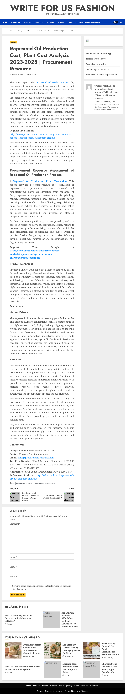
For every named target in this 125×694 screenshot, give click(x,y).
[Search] (121, 22)
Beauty (50, 22)
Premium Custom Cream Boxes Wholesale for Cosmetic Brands (13, 650)
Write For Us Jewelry (96, 64)
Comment (15, 523)
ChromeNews (70, 691)
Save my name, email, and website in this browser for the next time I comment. (41, 587)
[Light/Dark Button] (115, 22)
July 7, (106, 675)
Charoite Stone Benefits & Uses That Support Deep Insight (91, 669)
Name (13, 557)
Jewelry (61, 22)
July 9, (67, 675)
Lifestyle (39, 22)
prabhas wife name (103, 85)
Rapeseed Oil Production (24, 483)
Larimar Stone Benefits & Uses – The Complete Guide (52, 669)
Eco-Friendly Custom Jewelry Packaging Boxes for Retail (52, 650)
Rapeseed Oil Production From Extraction (40, 181)
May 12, (23, 75)
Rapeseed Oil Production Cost (53, 82)
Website (13, 576)
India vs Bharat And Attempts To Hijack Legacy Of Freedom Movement (107, 92)
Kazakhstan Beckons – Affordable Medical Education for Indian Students (51, 619)
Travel (72, 22)
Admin (14, 75)
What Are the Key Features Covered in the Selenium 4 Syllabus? (18, 618)
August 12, (69, 656)
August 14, (30, 656)
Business (15, 22)
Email (13, 566)
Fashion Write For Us (96, 58)
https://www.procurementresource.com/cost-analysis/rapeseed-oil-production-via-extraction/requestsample (35, 254)
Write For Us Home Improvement (102, 74)
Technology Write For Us (97, 69)
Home (5, 22)
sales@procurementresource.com (36, 457)
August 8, (11, 624)
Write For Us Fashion (62, 8)
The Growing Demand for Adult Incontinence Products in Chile (91, 650)
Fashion (27, 22)
